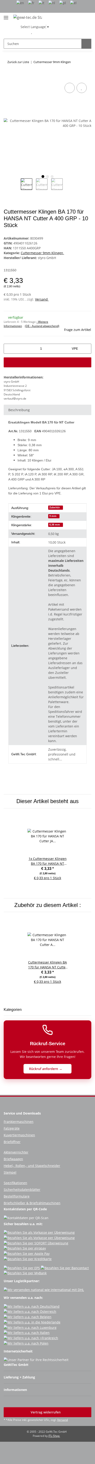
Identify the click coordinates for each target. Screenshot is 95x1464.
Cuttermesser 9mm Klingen (42, 253)
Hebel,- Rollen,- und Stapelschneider (32, 1165)
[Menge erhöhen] (86, 348)
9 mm (52, 516)
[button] (24, 31)
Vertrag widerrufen (46, 1412)
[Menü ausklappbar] (6, 16)
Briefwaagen (13, 1159)
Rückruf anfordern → (46, 1069)
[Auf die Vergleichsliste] (70, 88)
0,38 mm (54, 524)
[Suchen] (86, 44)
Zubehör (54, 507)
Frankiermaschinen (18, 1121)
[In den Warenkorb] (7, 76)
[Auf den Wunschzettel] (82, 88)
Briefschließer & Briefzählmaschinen (32, 1203)
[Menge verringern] (9, 348)
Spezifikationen (15, 1183)
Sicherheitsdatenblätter (22, 1189)
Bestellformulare (17, 1196)
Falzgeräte (12, 1128)
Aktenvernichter (16, 1152)
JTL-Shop (54, 1436)
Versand (42, 299)
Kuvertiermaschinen (19, 1135)
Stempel (10, 1172)
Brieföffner (12, 1142)
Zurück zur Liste (18, 62)
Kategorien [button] (13, 1010)
